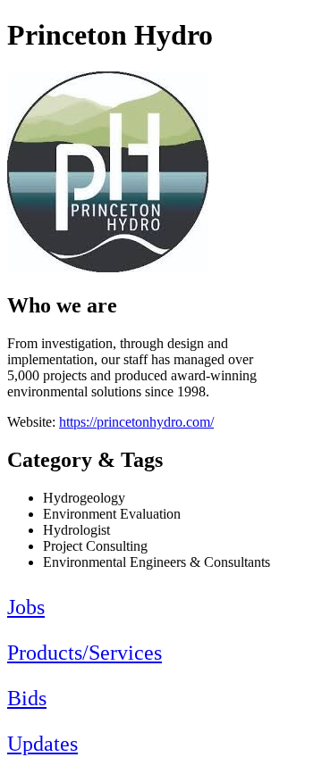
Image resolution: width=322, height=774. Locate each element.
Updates (42, 743)
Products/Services (84, 652)
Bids (27, 698)
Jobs (26, 607)
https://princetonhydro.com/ (136, 421)
